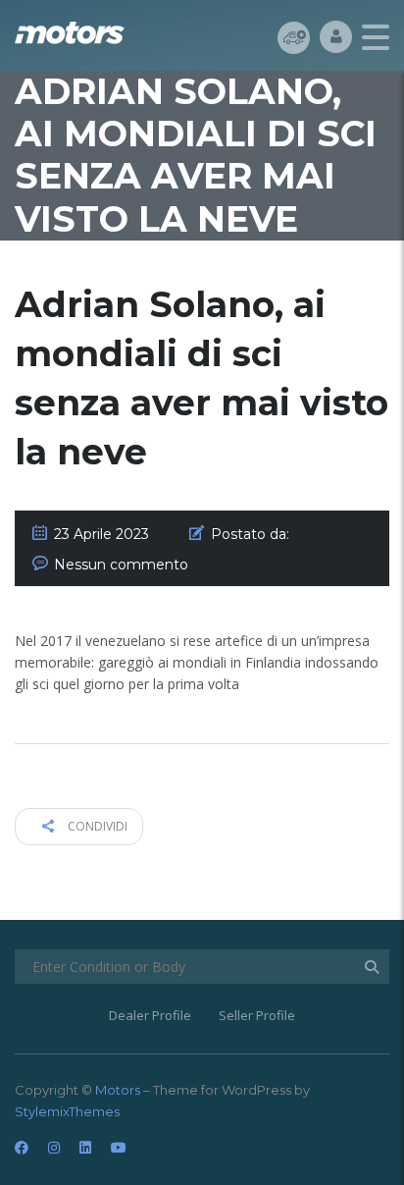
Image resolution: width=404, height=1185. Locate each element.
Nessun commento (121, 564)
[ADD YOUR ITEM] (294, 37)
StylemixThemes (67, 1111)
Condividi (96, 826)
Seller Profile (257, 1015)
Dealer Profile (150, 1015)
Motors (117, 1090)
